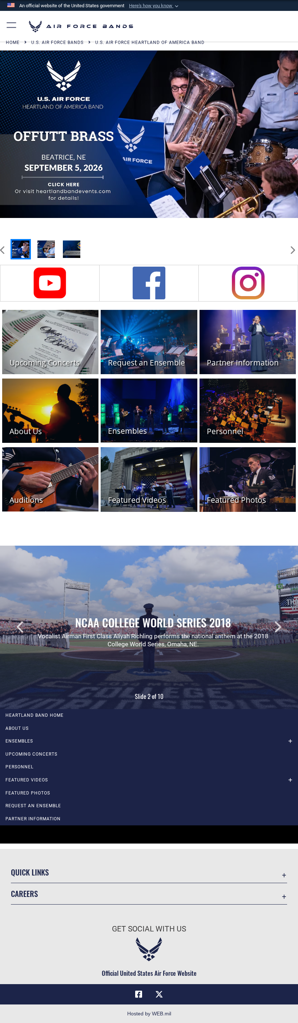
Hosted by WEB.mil (149, 1013)
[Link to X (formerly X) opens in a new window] (159, 994)
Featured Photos (27, 793)
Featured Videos (26, 780)
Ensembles (19, 741)
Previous (30, 627)
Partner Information (33, 818)
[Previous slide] (3, 246)
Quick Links (30, 872)
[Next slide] (292, 246)
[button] (154, 5)
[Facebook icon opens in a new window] (138, 994)
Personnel (19, 766)
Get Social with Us (149, 929)
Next (268, 627)
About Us (17, 728)
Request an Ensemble (33, 805)
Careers (24, 893)
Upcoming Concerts (31, 754)
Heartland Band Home (34, 715)
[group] (149, 134)
